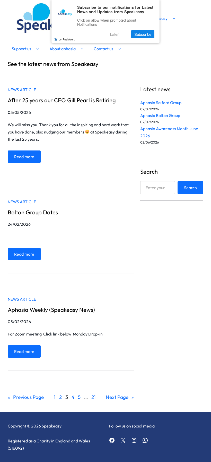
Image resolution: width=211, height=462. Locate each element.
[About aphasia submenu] (82, 48)
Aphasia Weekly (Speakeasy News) (51, 310)
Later (114, 34)
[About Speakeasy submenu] (174, 18)
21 (93, 397)
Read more (25, 158)
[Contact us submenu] (119, 48)
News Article (22, 89)
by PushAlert (67, 39)
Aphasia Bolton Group (160, 115)
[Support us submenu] (37, 48)
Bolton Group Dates (33, 212)
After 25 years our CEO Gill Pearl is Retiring (62, 100)
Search (190, 187)
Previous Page (26, 397)
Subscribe (142, 34)
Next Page (120, 397)
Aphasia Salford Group (160, 102)
